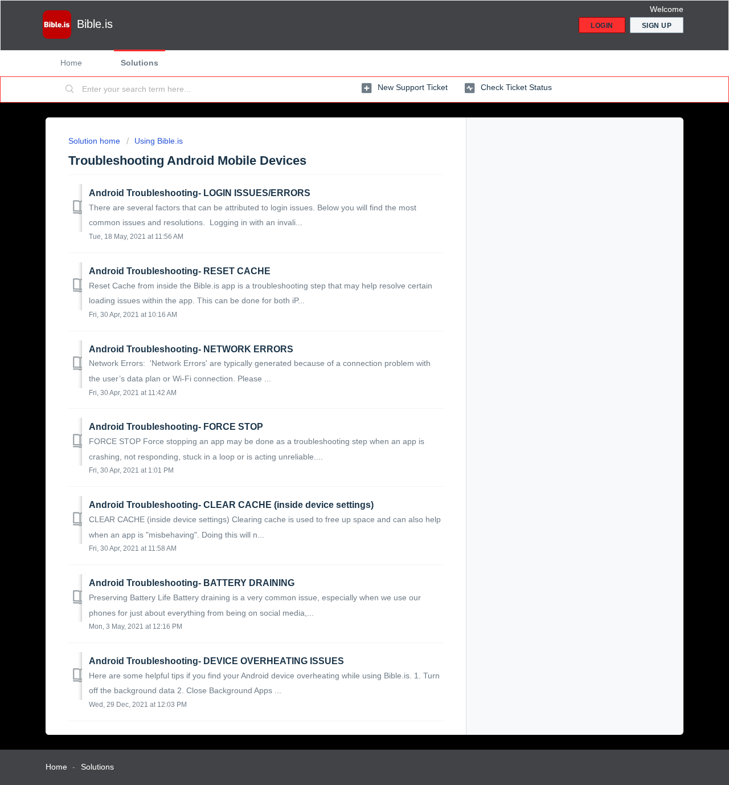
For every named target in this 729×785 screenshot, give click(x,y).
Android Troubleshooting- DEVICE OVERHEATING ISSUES (216, 661)
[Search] (70, 89)
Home (71, 62)
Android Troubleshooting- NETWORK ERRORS (191, 349)
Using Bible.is (158, 140)
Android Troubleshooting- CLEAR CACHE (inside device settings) (231, 505)
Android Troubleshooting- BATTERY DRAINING (191, 583)
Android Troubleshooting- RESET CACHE (180, 271)
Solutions (139, 62)
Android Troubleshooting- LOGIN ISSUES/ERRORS (199, 193)
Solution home (95, 140)
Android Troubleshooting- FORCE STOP (176, 427)
